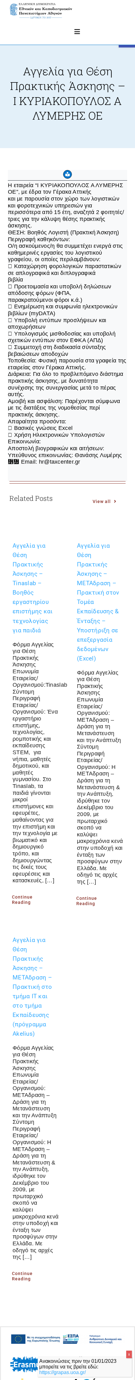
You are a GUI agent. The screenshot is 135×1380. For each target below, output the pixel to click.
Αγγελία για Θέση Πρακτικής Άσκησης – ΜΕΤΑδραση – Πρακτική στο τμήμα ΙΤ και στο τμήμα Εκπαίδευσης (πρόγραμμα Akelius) (32, 986)
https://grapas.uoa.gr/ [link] (62, 1372)
